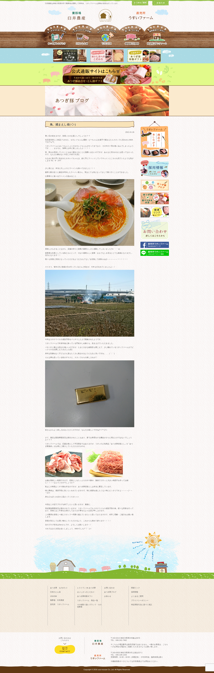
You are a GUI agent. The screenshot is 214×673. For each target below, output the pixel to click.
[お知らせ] (160, 5)
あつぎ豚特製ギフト (85, 596)
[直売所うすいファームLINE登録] (154, 257)
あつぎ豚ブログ (110, 592)
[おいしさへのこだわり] (107, 62)
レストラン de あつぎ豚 (86, 588)
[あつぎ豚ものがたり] (56, 38)
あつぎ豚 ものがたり (58, 588)
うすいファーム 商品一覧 (87, 600)
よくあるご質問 (137, 596)
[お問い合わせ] (154, 241)
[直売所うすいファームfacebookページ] (154, 249)
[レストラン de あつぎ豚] (70, 61)
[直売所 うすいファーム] (141, 16)
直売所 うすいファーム (59, 604)
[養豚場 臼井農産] (76, 16)
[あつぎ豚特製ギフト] (144, 62)
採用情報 (134, 592)
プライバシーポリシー (139, 600)
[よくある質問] (140, 5)
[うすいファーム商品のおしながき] (154, 160)
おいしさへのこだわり (85, 592)
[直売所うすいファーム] (157, 38)
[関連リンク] (154, 219)
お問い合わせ (109, 588)
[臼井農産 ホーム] (107, 15)
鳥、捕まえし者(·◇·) (63, 124)
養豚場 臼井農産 (57, 600)
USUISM (53, 596)
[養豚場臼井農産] (132, 38)
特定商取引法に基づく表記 (141, 605)
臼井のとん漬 (55, 592)
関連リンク (135, 588)
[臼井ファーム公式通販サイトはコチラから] (107, 83)
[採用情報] (154, 179)
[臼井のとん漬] (81, 38)
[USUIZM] (107, 38)
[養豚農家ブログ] (154, 192)
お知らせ (107, 596)
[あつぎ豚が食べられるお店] (154, 205)
